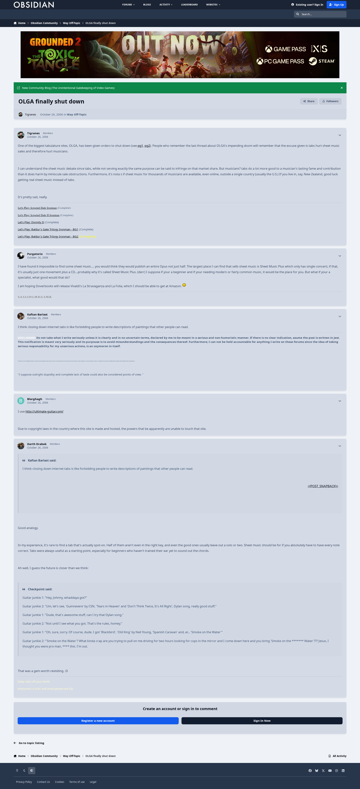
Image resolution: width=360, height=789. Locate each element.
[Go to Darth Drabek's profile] (20, 445)
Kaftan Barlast (37, 314)
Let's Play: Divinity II (31, 222)
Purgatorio (35, 254)
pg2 (147, 145)
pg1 (140, 145)
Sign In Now (262, 720)
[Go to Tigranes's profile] (20, 114)
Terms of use (77, 782)
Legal (93, 782)
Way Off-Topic (77, 114)
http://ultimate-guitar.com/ (44, 411)
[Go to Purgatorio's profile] (20, 255)
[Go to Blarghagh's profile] (20, 400)
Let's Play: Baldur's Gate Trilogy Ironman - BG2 (48, 236)
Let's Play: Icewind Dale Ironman (37, 207)
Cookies (59, 782)
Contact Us (43, 782)
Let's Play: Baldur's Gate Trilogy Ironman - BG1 (48, 229)
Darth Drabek (36, 444)
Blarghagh (34, 399)
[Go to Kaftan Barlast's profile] (20, 316)
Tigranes (30, 114)
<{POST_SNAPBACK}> (323, 486)
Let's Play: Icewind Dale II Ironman (38, 215)
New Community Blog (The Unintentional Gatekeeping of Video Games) (68, 88)
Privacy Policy (24, 782)
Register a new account (98, 720)
